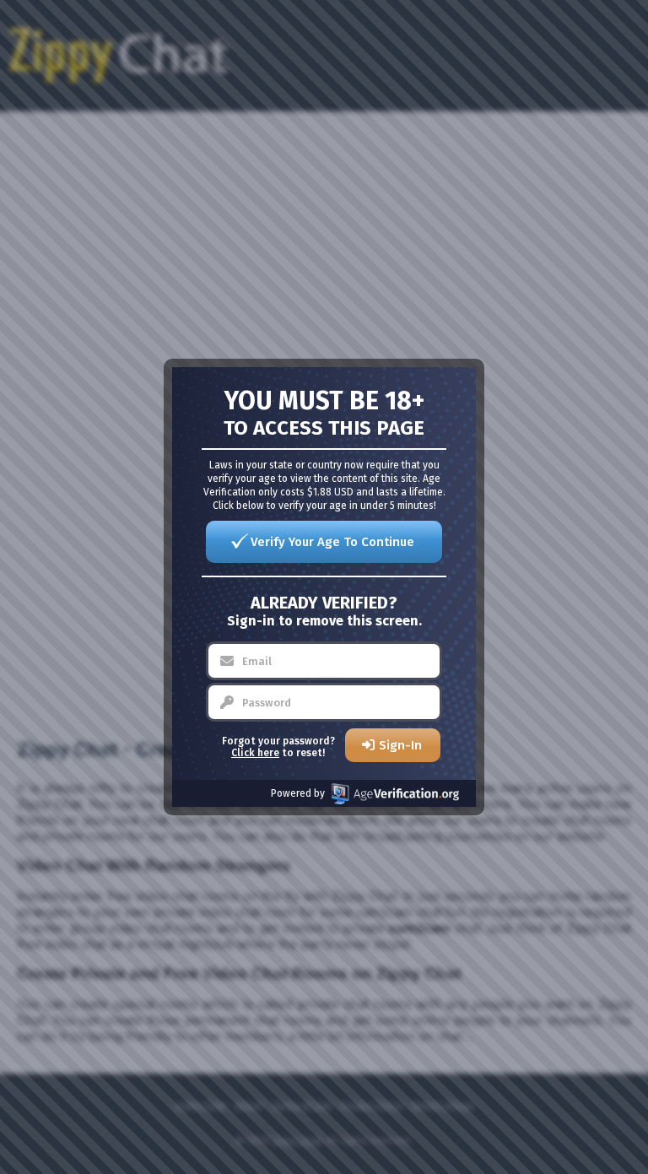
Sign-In (400, 745)
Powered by (298, 793)
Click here (255, 753)
